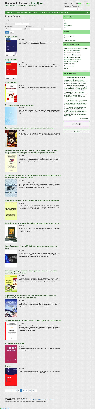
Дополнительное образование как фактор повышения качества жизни (29, 128)
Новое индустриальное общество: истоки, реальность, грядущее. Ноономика (32, 200)
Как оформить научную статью (72, 57)
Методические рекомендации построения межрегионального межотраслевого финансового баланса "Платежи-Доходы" (33, 177)
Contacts (66, 27)
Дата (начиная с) (9, 26)
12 (30, 390)
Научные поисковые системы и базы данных (76, 48)
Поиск (7, 32)
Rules (65, 23)
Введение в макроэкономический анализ (19, 105)
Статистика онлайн (69, 66)
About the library (33, 12)
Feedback (76, 131)
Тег (44, 26)
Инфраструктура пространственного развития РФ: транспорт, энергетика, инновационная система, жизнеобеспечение (30, 297)
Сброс (11, 32)
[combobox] (52, 29)
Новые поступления (69, 36)
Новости (18, 24)
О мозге (8, 366)
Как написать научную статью (72, 53)
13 (33, 390)
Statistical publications (70, 40)
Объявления (25, 24)
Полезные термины (69, 64)
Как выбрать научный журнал (72, 50)
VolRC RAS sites (65, 12)
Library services (68, 25)
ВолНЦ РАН (10, 12)
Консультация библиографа (71, 61)
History (66, 21)
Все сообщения (10, 24)
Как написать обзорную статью (72, 55)
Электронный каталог (20, 12)
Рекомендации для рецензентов (72, 59)
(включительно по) (29, 26)
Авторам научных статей (52, 12)
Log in (86, 12)
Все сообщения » (84, 118)
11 (27, 390)
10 (23, 390)
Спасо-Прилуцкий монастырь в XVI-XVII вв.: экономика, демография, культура (32, 223)
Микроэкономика (11, 37)
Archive (66, 38)
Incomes (42, 12)
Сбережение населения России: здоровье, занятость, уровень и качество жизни (33, 321)
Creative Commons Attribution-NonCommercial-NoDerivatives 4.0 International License (38, 399)
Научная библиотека (24, 3)
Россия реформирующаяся (14, 343)
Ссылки (66, 68)
